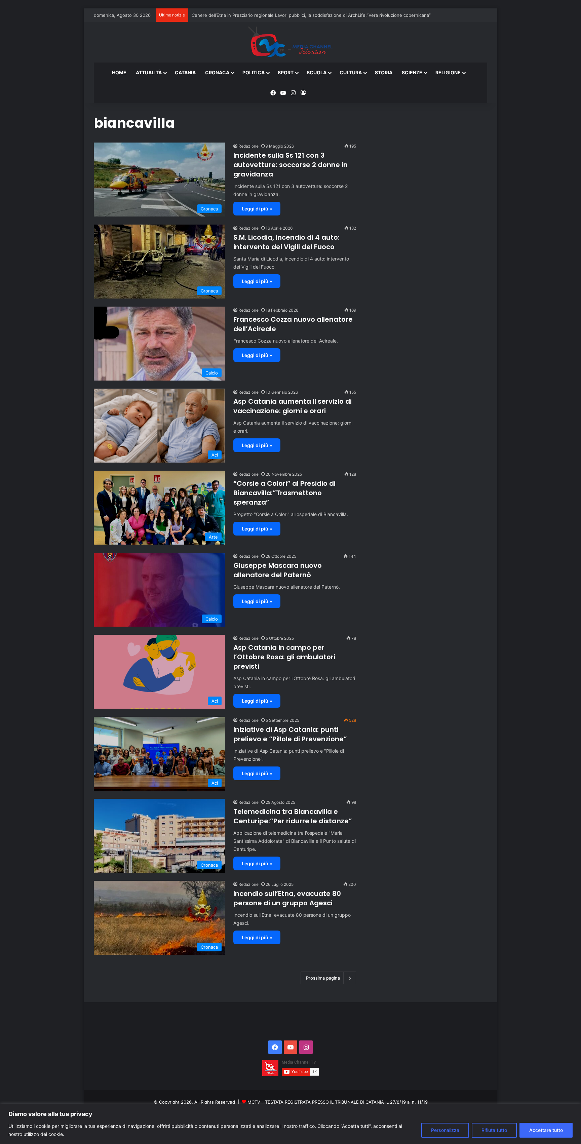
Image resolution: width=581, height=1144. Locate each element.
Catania (185, 72)
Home (119, 72)
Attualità (149, 72)
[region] (290, 1124)
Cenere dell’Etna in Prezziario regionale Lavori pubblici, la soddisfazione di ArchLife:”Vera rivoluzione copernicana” (311, 15)
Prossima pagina (323, 978)
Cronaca (217, 72)
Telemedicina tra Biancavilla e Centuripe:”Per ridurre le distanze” (292, 816)
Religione (448, 72)
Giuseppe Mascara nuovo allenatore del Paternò (277, 570)
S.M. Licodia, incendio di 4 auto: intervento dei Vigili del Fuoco (286, 242)
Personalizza (445, 1130)
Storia (383, 72)
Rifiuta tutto (494, 1130)
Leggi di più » (257, 208)
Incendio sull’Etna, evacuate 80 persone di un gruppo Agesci (287, 898)
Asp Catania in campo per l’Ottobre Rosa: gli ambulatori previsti (284, 657)
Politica (253, 72)
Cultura (351, 72)
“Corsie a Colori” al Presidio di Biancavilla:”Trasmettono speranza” (284, 493)
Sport (286, 72)
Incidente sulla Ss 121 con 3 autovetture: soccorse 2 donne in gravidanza (290, 165)
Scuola (316, 72)
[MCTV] (290, 42)
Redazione (248, 146)
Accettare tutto (546, 1130)
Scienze (412, 72)
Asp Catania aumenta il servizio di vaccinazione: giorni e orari (292, 406)
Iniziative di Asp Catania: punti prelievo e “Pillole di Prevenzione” (290, 734)
